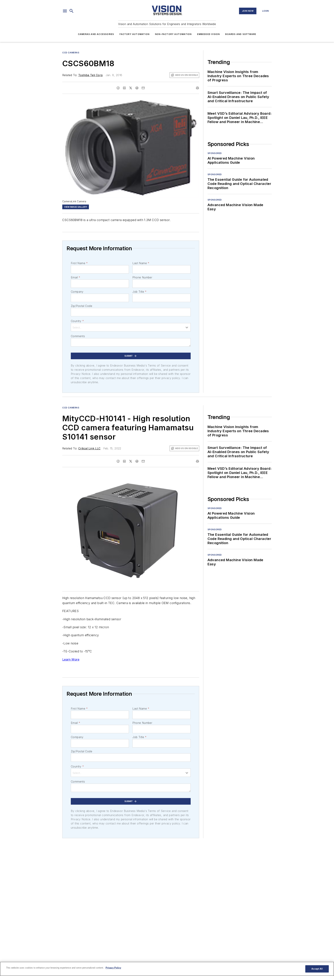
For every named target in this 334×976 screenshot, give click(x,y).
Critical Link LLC (89, 448)
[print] (197, 88)
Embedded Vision (208, 34)
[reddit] (137, 88)
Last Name (140, 263)
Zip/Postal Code (81, 306)
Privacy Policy (113, 967)
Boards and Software (240, 34)
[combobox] (131, 327)
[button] (64, 11)
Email (75, 277)
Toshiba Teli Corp (90, 75)
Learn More (70, 659)
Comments (78, 336)
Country (77, 321)
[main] (167, 969)
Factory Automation (134, 34)
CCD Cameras (70, 52)
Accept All (317, 968)
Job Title (139, 291)
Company (77, 291)
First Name (79, 263)
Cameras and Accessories (96, 34)
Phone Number (142, 277)
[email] (143, 88)
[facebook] (118, 88)
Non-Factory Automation (173, 34)
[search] (71, 11)
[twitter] (130, 88)
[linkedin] (124, 88)
